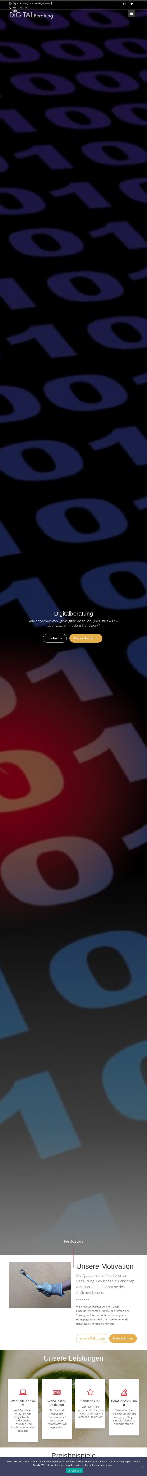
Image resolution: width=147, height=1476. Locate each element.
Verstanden (74, 1470)
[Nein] (142, 1466)
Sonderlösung (90, 1401)
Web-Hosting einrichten (56, 1403)
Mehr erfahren (123, 1338)
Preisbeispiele (73, 1241)
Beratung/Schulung (124, 1403)
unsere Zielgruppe (92, 1338)
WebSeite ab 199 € (23, 1403)
